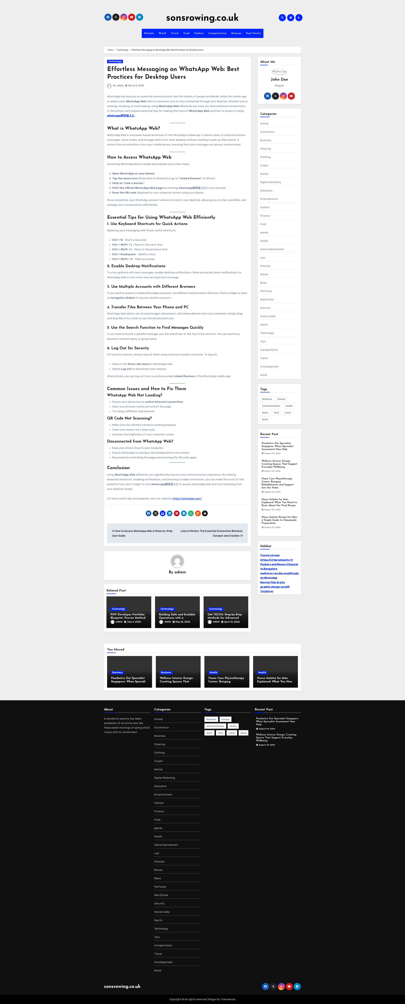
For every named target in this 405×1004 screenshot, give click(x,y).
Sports (264, 324)
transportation (217, 33)
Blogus (212, 999)
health (289, 406)
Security (265, 307)
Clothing (265, 157)
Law (262, 257)
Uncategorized (269, 366)
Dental (264, 173)
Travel (175, 33)
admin (120, 85)
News (263, 282)
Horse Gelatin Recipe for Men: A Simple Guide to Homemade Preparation (279, 520)
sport (265, 412)
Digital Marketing (270, 182)
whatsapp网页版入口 (120, 115)
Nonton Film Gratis (272, 582)
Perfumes (266, 291)
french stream (270, 555)
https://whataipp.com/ (187, 498)
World (162, 33)
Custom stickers (271, 406)
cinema (281, 399)
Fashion (199, 33)
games (264, 232)
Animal (264, 123)
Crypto (264, 165)
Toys (263, 341)
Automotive (267, 131)
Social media (268, 316)
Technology (115, 61)
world (265, 419)
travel (287, 412)
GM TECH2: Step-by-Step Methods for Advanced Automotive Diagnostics (225, 618)
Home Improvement (272, 249)
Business (236, 33)
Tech (276, 412)
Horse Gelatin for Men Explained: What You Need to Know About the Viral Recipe (279, 502)
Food (186, 33)
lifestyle (149, 33)
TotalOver (267, 591)
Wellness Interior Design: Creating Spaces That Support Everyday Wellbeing (279, 464)
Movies (264, 274)
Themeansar (228, 999)
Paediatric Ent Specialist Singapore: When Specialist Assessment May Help (277, 446)
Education (266, 190)
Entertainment (269, 198)
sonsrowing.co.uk (202, 18)
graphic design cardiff (275, 586)
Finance (265, 215)
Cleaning (265, 148)
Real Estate (253, 33)
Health (264, 240)
